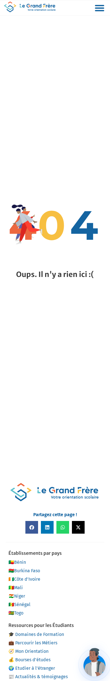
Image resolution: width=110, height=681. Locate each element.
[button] (99, 7)
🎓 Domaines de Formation (36, 634)
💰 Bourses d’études (29, 659)
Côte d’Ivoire (24, 579)
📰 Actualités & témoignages (38, 676)
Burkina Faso (24, 570)
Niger (16, 596)
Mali (15, 587)
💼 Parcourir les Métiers (32, 642)
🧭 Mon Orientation (28, 651)
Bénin (17, 562)
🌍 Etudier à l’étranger (31, 668)
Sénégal (19, 604)
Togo (15, 613)
